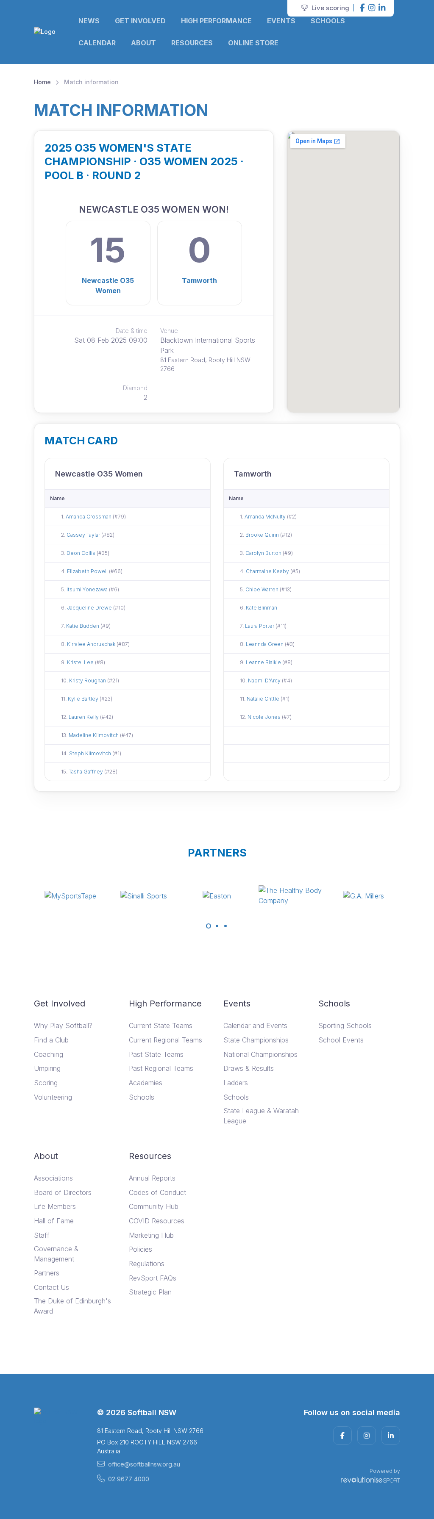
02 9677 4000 (128, 1479)
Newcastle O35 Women (108, 285)
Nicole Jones (265, 717)
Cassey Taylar (84, 535)
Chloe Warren (262, 589)
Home (42, 82)
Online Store (253, 43)
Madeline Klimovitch (94, 735)
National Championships (260, 1054)
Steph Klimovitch (90, 753)
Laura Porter (260, 626)
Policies (140, 1249)
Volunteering (53, 1097)
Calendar (97, 43)
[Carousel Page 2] (217, 926)
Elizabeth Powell (88, 571)
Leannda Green (265, 644)
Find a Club (51, 1040)
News (89, 21)
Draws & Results (248, 1068)
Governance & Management (56, 1254)
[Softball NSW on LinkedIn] (381, 8)
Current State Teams (160, 1025)
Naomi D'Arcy (265, 680)
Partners (46, 1273)
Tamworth (199, 280)
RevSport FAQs (152, 1278)
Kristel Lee (81, 662)
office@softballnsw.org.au (144, 1464)
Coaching (48, 1054)
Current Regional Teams (165, 1040)
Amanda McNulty (266, 516)
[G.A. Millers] (363, 895)
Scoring (46, 1082)
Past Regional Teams (161, 1068)
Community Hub (153, 1206)
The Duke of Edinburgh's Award (72, 1306)
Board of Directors (63, 1192)
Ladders (235, 1082)
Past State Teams (156, 1054)
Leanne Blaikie (264, 662)
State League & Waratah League (261, 1115)
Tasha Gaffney (86, 771)
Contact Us (51, 1287)
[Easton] (217, 895)
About (143, 43)
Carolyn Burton (264, 553)
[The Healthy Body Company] (290, 895)
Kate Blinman (261, 607)
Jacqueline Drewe (90, 607)
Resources (192, 43)
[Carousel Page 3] (225, 926)
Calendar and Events (255, 1025)
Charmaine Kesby (268, 571)
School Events (341, 1040)
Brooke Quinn (262, 535)
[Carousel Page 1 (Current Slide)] (208, 926)
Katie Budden (83, 626)
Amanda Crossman (89, 516)
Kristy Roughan (88, 680)
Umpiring (47, 1068)
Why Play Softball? (63, 1025)
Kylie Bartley (84, 699)
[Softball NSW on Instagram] (371, 8)
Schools (328, 21)
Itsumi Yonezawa (88, 589)
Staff (42, 1235)
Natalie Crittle (264, 699)
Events (281, 21)
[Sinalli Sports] (143, 895)
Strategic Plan (150, 1292)
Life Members (55, 1206)
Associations (53, 1178)
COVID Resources (156, 1221)
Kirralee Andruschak (92, 644)
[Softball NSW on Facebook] (362, 8)
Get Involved (140, 21)
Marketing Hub (151, 1235)
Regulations (146, 1263)
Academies (145, 1082)
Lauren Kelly (84, 717)
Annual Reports (152, 1178)
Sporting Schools (345, 1025)
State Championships (256, 1040)
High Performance (216, 21)
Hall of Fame (54, 1221)
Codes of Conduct (157, 1192)
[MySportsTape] (70, 895)
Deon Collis (82, 553)
